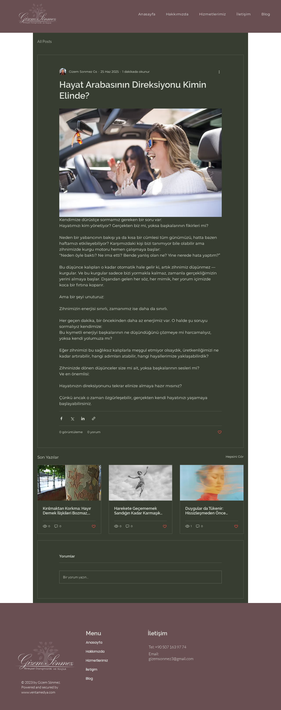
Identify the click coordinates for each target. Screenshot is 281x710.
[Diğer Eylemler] (219, 71)
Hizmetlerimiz (97, 660)
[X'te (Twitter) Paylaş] (72, 418)
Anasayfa (94, 642)
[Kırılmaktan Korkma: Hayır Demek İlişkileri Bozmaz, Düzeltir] (69, 483)
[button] (213, 14)
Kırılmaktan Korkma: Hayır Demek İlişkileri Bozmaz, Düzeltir (67, 510)
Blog (89, 678)
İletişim (91, 669)
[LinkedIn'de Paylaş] (83, 418)
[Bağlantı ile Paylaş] (94, 418)
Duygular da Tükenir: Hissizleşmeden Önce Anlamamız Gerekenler (206, 510)
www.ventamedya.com (38, 692)
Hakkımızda (95, 651)
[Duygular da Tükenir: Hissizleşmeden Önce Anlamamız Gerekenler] (211, 483)
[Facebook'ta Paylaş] (61, 418)
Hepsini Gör (235, 457)
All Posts (44, 41)
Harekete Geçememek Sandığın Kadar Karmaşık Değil (137, 510)
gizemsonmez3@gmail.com (171, 658)
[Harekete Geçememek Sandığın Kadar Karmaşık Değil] (140, 483)
